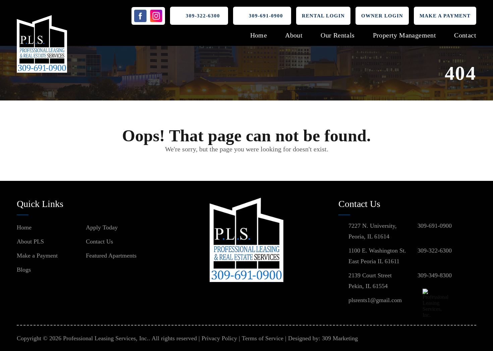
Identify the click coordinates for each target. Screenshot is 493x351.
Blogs (24, 269)
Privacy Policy (219, 338)
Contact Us (99, 241)
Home (258, 35)
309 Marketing (340, 338)
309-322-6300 (203, 15)
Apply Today (102, 227)
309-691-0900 (266, 15)
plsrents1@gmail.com (375, 300)
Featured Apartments (111, 255)
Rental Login (323, 15)
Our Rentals (337, 35)
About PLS (30, 241)
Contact (465, 35)
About (294, 35)
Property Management (404, 35)
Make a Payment (445, 15)
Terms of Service (262, 338)
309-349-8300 (435, 275)
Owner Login (382, 15)
